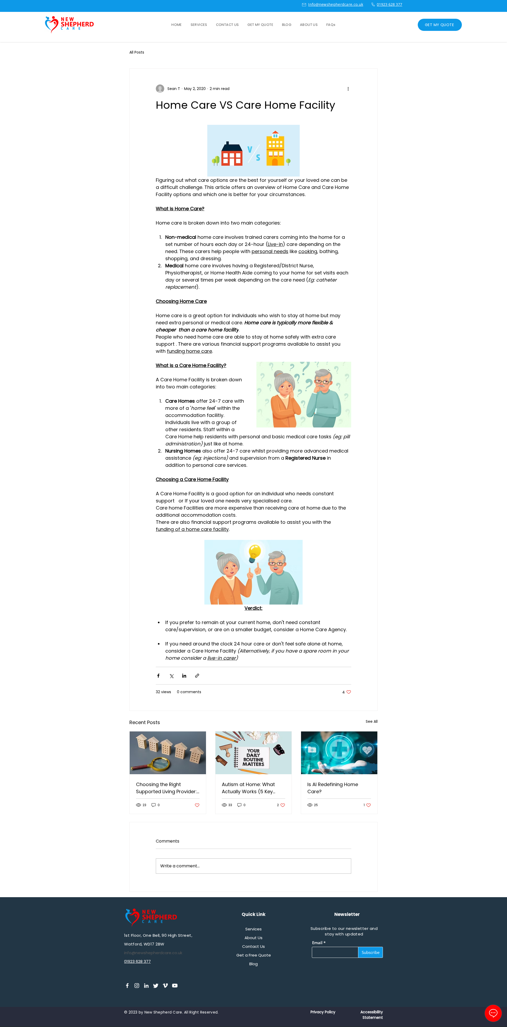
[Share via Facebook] (158, 675)
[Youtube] (175, 985)
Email (317, 943)
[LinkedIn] (146, 985)
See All (372, 721)
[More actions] (348, 88)
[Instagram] (137, 985)
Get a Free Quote (253, 955)
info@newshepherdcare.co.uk (153, 952)
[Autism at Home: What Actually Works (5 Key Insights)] (253, 752)
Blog (253, 964)
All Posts (136, 52)
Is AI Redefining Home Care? (332, 788)
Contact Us (253, 946)
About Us (253, 937)
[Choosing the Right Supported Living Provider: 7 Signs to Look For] (168, 752)
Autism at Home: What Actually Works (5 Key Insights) (248, 788)
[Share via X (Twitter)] (171, 675)
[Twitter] (156, 985)
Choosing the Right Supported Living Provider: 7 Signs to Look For (166, 788)
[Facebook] (127, 985)
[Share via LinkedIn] (184, 675)
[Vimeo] (165, 985)
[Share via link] (197, 675)
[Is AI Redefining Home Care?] (339, 752)
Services (253, 929)
